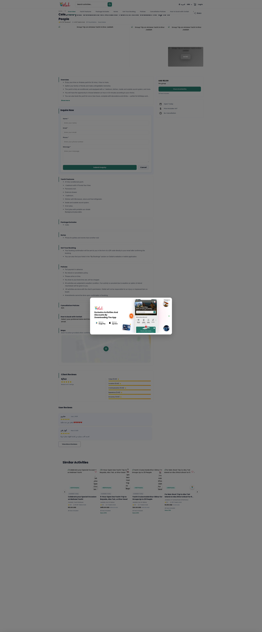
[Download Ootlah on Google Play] (100, 323)
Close (166, 300)
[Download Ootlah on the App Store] (113, 323)
